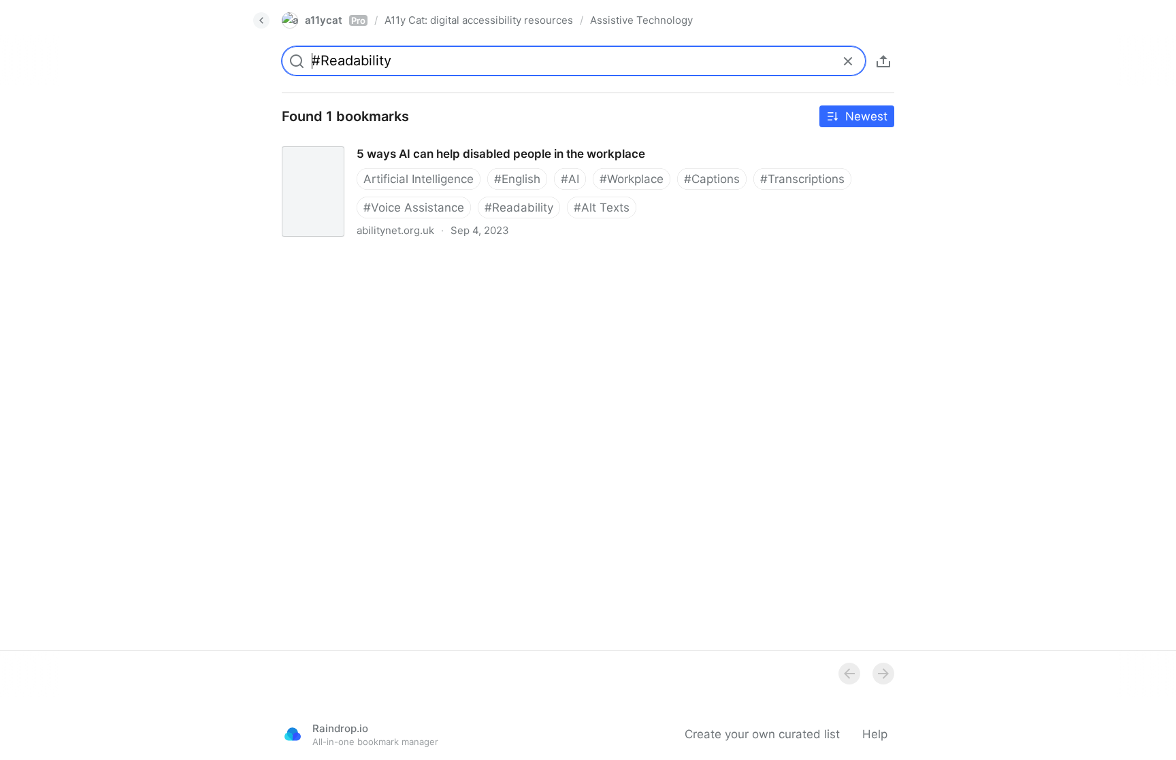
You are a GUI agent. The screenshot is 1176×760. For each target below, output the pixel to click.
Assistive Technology (641, 20)
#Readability (519, 207)
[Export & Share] (883, 61)
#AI (570, 179)
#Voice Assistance (413, 207)
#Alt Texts (602, 207)
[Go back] (261, 20)
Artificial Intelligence (418, 179)
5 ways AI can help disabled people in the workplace (413, 141)
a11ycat (335, 20)
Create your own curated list (762, 734)
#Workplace (632, 179)
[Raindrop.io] (293, 734)
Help (874, 734)
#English (517, 179)
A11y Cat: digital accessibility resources (479, 20)
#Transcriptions (802, 179)
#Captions (712, 179)
